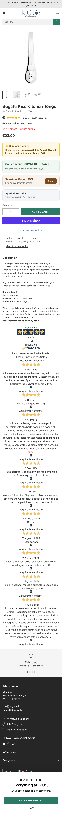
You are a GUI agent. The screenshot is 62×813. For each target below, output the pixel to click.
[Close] (58, 775)
